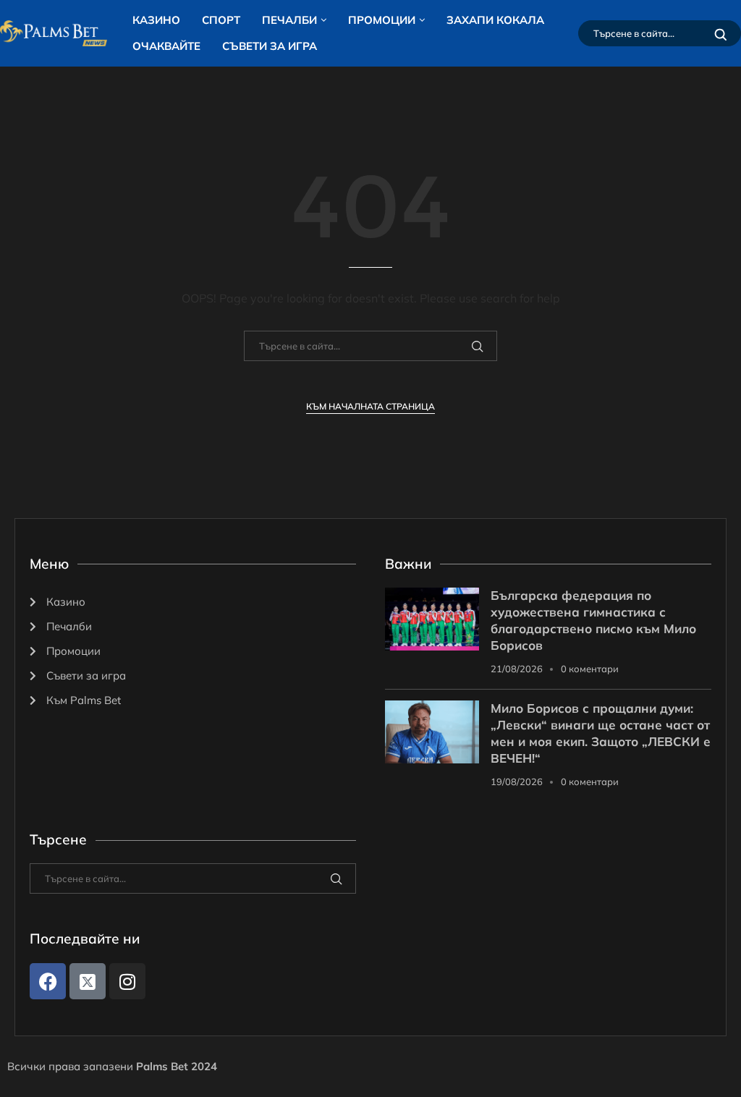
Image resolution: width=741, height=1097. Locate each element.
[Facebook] (48, 981)
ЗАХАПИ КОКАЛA (495, 20)
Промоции (381, 20)
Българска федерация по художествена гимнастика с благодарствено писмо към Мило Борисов (593, 620)
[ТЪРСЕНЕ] (720, 33)
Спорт (221, 20)
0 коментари (590, 668)
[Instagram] (127, 981)
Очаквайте (166, 46)
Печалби (289, 20)
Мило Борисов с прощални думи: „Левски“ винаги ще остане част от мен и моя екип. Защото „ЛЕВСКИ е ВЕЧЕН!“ (601, 733)
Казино (156, 20)
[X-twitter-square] (87, 981)
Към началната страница (370, 406)
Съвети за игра (269, 46)
